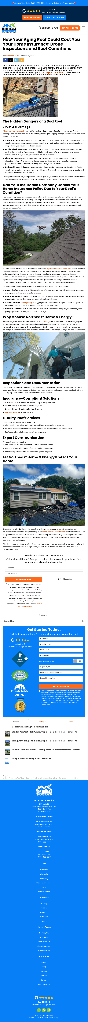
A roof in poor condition (51, 72)
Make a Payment (32, 17)
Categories (43, 722)
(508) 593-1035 (44, 836)
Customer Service (44, 883)
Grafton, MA (44, 937)
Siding (44, 908)
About (44, 962)
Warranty (44, 874)
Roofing (44, 903)
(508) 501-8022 (44, 821)
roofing (46, 321)
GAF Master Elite (12, 412)
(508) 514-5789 (44, 804)
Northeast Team (12, 55)
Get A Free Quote (70, 28)
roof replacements (63, 268)
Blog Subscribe (23, 579)
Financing (44, 878)
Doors (44, 921)
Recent (16, 722)
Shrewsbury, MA (44, 946)
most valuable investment (53, 532)
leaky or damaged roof (14, 131)
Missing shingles (27, 302)
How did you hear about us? (51, 672)
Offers (44, 971)
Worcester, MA (44, 950)
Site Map (49, 1015)
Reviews (44, 975)
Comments (43, 615)
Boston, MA (44, 933)
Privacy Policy (27, 606)
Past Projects (44, 984)
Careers (44, 980)
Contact (44, 869)
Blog (44, 966)
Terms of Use (71, 702)
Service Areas (44, 927)
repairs (50, 268)
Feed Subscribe (65, 579)
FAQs (44, 887)
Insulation (44, 912)
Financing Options (54, 17)
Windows (44, 916)
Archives (71, 722)
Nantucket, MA (44, 941)
